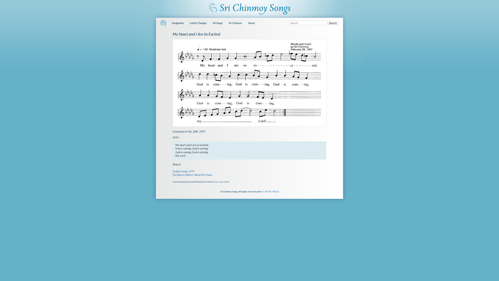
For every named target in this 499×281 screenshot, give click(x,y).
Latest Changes (198, 23)
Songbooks (178, 23)
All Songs (218, 23)
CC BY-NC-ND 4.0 (270, 191)
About (251, 23)
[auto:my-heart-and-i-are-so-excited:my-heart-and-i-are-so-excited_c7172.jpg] (249, 83)
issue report (219, 182)
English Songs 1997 (184, 171)
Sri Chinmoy (235, 23)
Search (333, 23)
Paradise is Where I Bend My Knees (192, 174)
